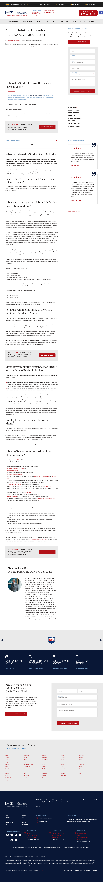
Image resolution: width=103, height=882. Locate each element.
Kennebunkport (46, 762)
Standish (81, 757)
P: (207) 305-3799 (82, 839)
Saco (62, 766)
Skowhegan (63, 775)
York (80, 773)
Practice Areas (9, 819)
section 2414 (27, 492)
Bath (6, 766)
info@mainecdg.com (45, 818)
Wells (80, 759)
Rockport (63, 764)
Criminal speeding (12, 496)
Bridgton (7, 780)
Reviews (24, 815)
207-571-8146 (14, 124)
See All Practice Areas (76, 132)
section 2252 (47, 486)
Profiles (7, 817)
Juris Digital (40, 870)
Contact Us (25, 824)
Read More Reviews (74, 211)
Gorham (44, 755)
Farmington (27, 777)
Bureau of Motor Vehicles (35, 95)
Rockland (63, 762)
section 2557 (37, 476)
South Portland (64, 780)
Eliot (25, 773)
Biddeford (7, 775)
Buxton (25, 757)
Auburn (7, 757)
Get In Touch (76, 4)
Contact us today (75, 821)
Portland (63, 757)
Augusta (7, 759)
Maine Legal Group (45, 4)
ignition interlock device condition (47, 498)
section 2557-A (46, 476)
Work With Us (91, 4)
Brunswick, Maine (36, 15)
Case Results (9, 822)
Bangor (7, 762)
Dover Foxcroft (27, 771)
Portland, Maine (35, 12)
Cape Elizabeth (27, 762)
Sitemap (95, 870)
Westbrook (81, 764)
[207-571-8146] (37, 822)
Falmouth (26, 775)
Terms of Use (78, 870)
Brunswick (26, 755)
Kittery (43, 764)
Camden (26, 759)
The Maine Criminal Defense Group (37, 539)
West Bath (81, 762)
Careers (24, 822)
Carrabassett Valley (28, 764)
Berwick (7, 771)
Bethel (7, 773)
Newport (44, 775)
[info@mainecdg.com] (37, 818)
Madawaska (45, 771)
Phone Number (60, 696)
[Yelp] (20, 835)
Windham (81, 766)
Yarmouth (81, 771)
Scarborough (64, 771)
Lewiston (44, 766)
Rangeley (63, 759)
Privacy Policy (68, 870)
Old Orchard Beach (47, 780)
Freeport (26, 780)
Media (23, 819)
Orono (62, 755)
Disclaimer (87, 870)
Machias (44, 768)
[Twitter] (11, 835)
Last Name (73, 55)
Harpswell (44, 757)
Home (6, 815)
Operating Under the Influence (15, 468)
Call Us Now (61, 4)
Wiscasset (81, 768)
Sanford (63, 768)
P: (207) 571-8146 (31, 837)
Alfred (6, 755)
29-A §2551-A (16, 460)
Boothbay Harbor (9, 777)
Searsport (63, 773)
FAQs (6, 824)
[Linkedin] (16, 835)
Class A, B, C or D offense (14, 484)
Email (73, 61)
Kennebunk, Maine (36, 13)
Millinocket (44, 773)
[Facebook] (7, 835)
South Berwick (64, 777)
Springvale (81, 755)
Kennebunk (45, 759)
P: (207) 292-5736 (57, 837)
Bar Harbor (8, 764)
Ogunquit (44, 777)
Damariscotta (27, 768)
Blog (23, 817)
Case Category (74, 72)
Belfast (7, 768)
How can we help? (75, 78)
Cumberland (27, 766)
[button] (56, 140)
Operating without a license (14, 474)
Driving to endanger (12, 470)
